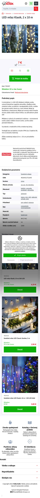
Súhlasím (20, 255)
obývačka (30, 190)
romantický (24, 206)
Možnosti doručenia (21, 92)
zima (22, 181)
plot (27, 199)
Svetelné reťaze (26, 174)
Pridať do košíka (21, 78)
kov (22, 211)
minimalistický (26, 208)
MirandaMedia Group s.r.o (21, 492)
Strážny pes (21, 65)
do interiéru (30, 185)
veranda (29, 188)
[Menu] (36, 3)
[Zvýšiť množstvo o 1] (28, 70)
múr (26, 197)
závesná (23, 193)
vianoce (31, 202)
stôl (29, 197)
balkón (23, 188)
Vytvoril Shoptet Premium (20, 490)
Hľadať (36, 9)
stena (23, 197)
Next (36, 38)
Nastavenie (11, 260)
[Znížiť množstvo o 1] (12, 70)
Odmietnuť (26, 260)
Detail (20, 290)
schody (23, 199)
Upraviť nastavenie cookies (20, 486)
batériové (24, 215)
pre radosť (24, 202)
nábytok (34, 197)
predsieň (24, 190)
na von (23, 185)
